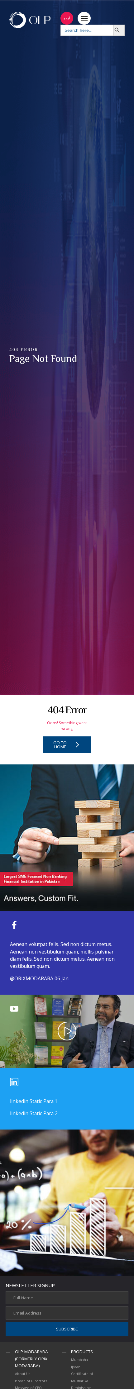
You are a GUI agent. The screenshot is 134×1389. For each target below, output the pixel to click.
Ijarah (75, 1366)
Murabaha (79, 1359)
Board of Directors (31, 1380)
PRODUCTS (82, 1351)
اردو (67, 18)
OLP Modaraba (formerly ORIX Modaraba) (31, 1358)
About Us (22, 1373)
